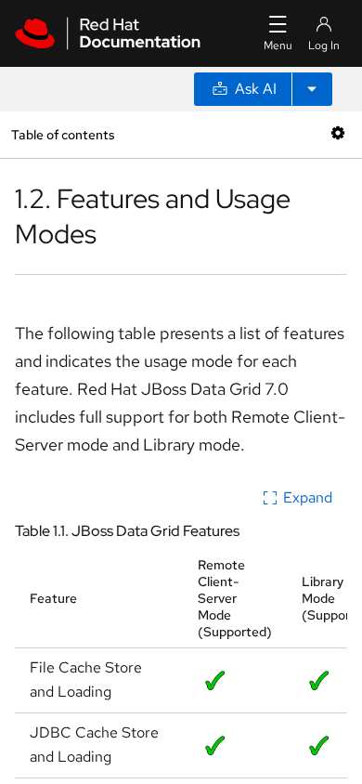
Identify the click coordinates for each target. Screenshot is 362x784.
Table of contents (62, 134)
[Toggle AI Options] (311, 89)
